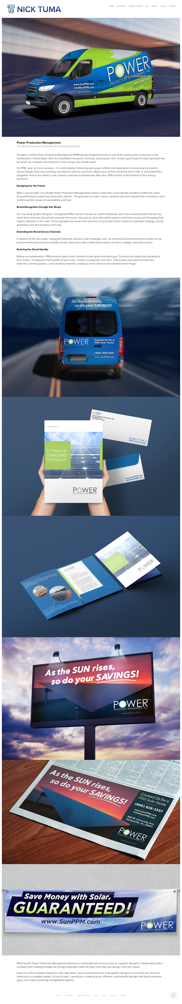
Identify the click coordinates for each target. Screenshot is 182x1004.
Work (104, 995)
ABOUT (155, 6)
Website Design (83, 995)
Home (58, 995)
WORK (163, 6)
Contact (123, 995)
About (113, 995)
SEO (147, 6)
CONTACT (173, 6)
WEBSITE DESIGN (136, 6)
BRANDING (121, 6)
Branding (69, 995)
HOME (111, 6)
